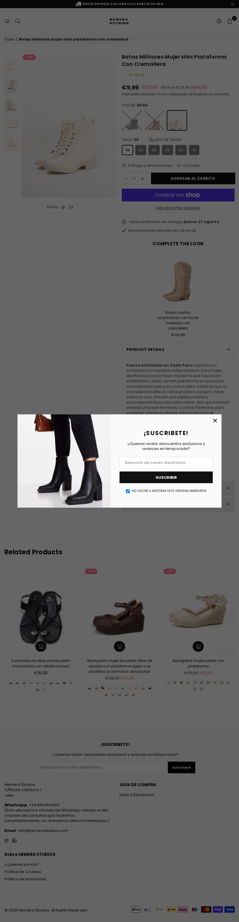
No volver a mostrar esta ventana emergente (169, 491)
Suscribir (166, 477)
